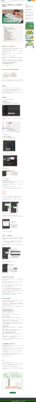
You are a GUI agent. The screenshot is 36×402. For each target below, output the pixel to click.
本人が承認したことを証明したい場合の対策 (8, 36)
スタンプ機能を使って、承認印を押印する (8, 32)
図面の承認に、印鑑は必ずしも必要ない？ (8, 34)
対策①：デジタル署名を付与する (7, 37)
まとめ (5, 40)
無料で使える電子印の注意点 (7, 35)
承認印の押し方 (5, 30)
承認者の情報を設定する (6, 31)
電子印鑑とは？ (5, 29)
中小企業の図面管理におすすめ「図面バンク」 (8, 39)
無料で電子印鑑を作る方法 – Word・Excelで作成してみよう (10, 186)
